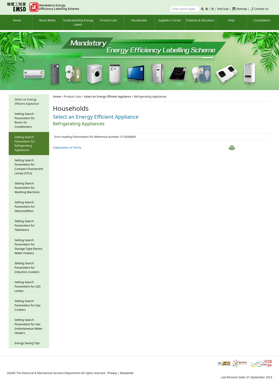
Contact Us (261, 9)
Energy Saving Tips (27, 343)
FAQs (231, 20)
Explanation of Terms (67, 147)
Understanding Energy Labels (78, 22)
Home (17, 20)
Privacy (112, 373)
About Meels (47, 20)
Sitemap (241, 9)
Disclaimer (127, 373)
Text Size (222, 9)
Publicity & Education (200, 20)
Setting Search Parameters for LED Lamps (28, 286)
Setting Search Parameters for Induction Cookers (27, 267)
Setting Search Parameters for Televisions (25, 225)
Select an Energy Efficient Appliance (107, 96)
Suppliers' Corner (169, 20)
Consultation (262, 20)
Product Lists (108, 20)
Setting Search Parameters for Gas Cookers (27, 305)
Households (139, 20)
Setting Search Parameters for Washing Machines (27, 187)
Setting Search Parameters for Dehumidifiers (25, 206)
